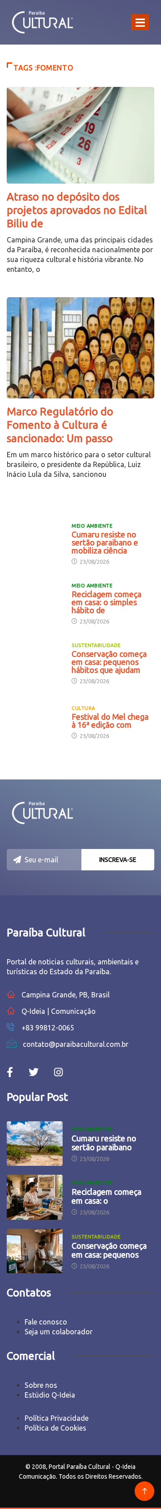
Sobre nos (41, 1385)
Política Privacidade (57, 1418)
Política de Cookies (55, 1428)
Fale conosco (46, 1322)
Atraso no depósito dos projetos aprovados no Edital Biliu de (77, 210)
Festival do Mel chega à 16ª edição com (110, 720)
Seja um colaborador (59, 1332)
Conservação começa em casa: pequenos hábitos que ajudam (109, 661)
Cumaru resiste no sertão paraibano (104, 1143)
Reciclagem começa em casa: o (106, 1196)
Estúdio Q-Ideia (50, 1395)
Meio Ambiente (92, 526)
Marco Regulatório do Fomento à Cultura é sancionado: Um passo (60, 425)
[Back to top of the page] (144, 1491)
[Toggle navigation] (140, 22)
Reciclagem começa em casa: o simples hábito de (106, 602)
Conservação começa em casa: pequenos (109, 1250)
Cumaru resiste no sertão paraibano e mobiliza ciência (105, 542)
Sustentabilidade (96, 645)
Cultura (83, 708)
